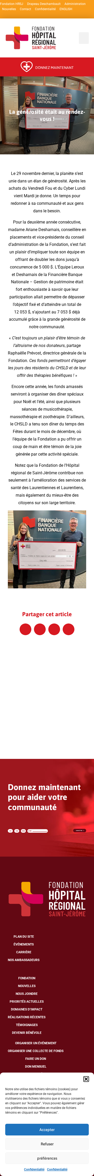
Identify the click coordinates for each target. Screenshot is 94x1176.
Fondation (26, 978)
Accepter (47, 1129)
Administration (75, 4)
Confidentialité (34, 1169)
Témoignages (27, 1025)
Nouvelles (9, 9)
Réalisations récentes (26, 1017)
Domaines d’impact (26, 1009)
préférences (47, 1158)
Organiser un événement (35, 1043)
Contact (25, 9)
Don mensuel (35, 1066)
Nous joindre (27, 994)
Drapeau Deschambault (44, 4)
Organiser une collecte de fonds (35, 1051)
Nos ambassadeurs (23, 960)
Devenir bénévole (27, 1033)
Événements (24, 944)
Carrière (23, 952)
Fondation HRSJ (11, 4)
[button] (86, 1079)
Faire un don (35, 1059)
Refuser (47, 1144)
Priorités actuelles (27, 1001)
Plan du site (24, 936)
